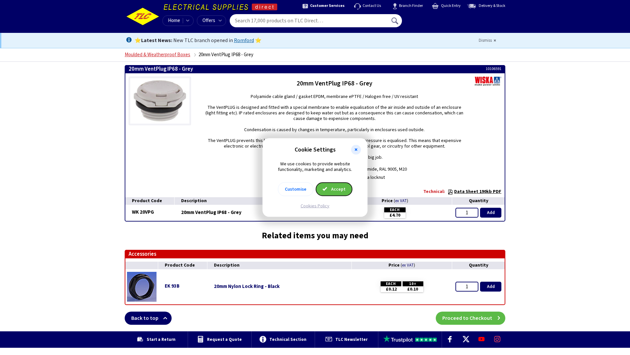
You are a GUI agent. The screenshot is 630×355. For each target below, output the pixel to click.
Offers (208, 20)
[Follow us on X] (465, 339)
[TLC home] (143, 16)
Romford (244, 40)
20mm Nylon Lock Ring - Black (247, 287)
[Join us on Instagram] (497, 339)
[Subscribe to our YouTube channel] (481, 339)
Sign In (436, 18)
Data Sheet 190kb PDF (477, 191)
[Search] (395, 20)
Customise (295, 189)
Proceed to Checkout (467, 318)
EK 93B (172, 286)
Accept (338, 189)
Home (174, 20)
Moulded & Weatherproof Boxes (157, 54)
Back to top (144, 318)
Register (432, 23)
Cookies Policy (315, 205)
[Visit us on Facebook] (450, 339)
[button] (356, 150)
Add (491, 212)
